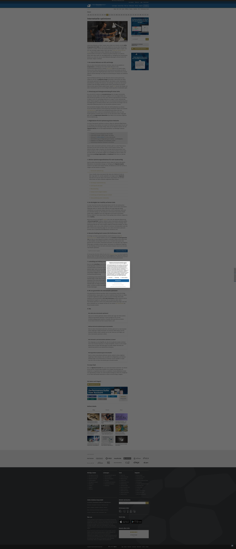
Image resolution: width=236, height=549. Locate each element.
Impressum (124, 286)
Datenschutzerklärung (118, 286)
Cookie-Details (112, 286)
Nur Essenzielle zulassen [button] (118, 283)
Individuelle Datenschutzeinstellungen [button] (118, 284)
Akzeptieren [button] (118, 280)
